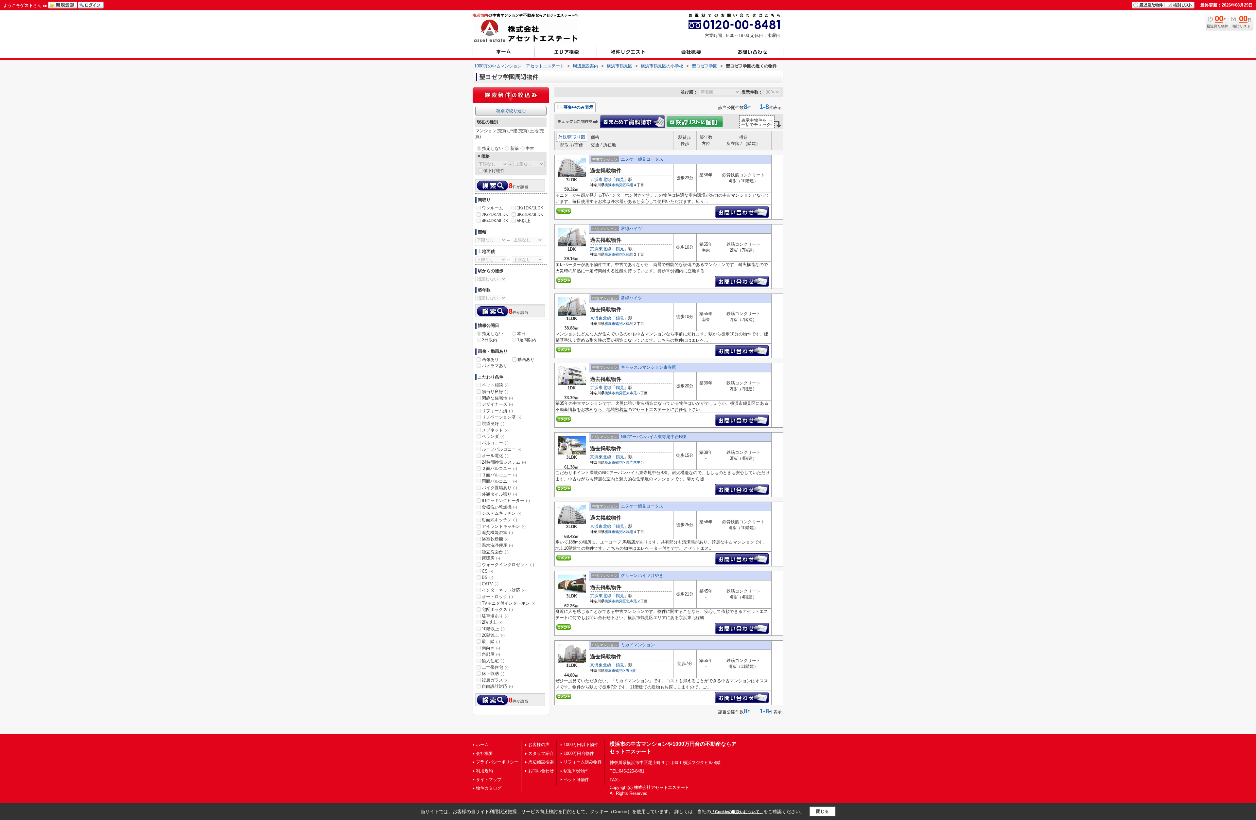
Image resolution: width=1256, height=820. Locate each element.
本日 (521, 333)
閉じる (822, 811)
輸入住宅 (493, 660)
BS (487, 577)
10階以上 (493, 628)
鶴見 (620, 179)
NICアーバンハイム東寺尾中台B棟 (653, 436)
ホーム (482, 744)
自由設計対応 (497, 686)
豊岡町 (631, 670)
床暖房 (491, 558)
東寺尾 (631, 393)
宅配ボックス (497, 609)
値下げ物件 (494, 170)
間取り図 (576, 136)
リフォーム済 (497, 410)
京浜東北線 (600, 179)
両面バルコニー (499, 481)
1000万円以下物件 (581, 744)
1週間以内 (526, 339)
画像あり (490, 359)
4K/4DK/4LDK (495, 220)
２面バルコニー (499, 468)
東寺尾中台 (635, 462)
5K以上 (524, 220)
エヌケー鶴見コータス (642, 159)
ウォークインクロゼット (508, 564)
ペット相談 (495, 385)
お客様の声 (539, 744)
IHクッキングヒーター (506, 500)
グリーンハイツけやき (642, 575)
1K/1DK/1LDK (530, 207)
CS (487, 571)
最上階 (491, 641)
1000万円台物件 (579, 753)
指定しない (492, 148)
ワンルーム (492, 207)
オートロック (497, 596)
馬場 (629, 185)
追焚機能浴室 (497, 532)
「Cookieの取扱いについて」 (737, 812)
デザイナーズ (497, 404)
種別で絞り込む (511, 110)
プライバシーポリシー (497, 761)
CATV (490, 583)
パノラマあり (494, 365)
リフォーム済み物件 (583, 761)
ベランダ (493, 436)
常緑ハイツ (631, 228)
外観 (562, 136)
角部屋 (491, 654)
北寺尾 (631, 601)
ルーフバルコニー (501, 449)
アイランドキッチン (504, 526)
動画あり (525, 359)
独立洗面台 (495, 551)
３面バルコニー (499, 474)
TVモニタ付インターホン (508, 603)
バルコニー (495, 442)
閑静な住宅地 (497, 398)
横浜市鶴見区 (615, 185)
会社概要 (484, 753)
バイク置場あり (499, 487)
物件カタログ (488, 788)
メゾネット (495, 430)
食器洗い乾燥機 (499, 507)
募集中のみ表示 (577, 107)
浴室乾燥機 (495, 539)
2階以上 (492, 622)
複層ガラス (495, 680)
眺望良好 (493, 423)
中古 (530, 148)
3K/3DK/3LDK (530, 214)
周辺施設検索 (541, 761)
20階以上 (493, 635)
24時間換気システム (504, 462)
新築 (514, 148)
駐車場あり (495, 616)
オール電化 (495, 455)
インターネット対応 (504, 590)
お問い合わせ (541, 770)
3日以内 (489, 339)
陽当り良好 (495, 391)
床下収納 (493, 673)
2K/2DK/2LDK (495, 214)
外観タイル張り (499, 494)
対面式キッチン (499, 519)
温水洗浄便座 (497, 545)
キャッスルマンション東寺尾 (648, 367)
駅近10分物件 (576, 770)
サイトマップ (488, 779)
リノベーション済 (501, 417)
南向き (491, 648)
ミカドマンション (638, 644)
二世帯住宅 (495, 667)
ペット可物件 (576, 779)
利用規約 (484, 770)
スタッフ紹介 (541, 753)
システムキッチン (501, 513)
